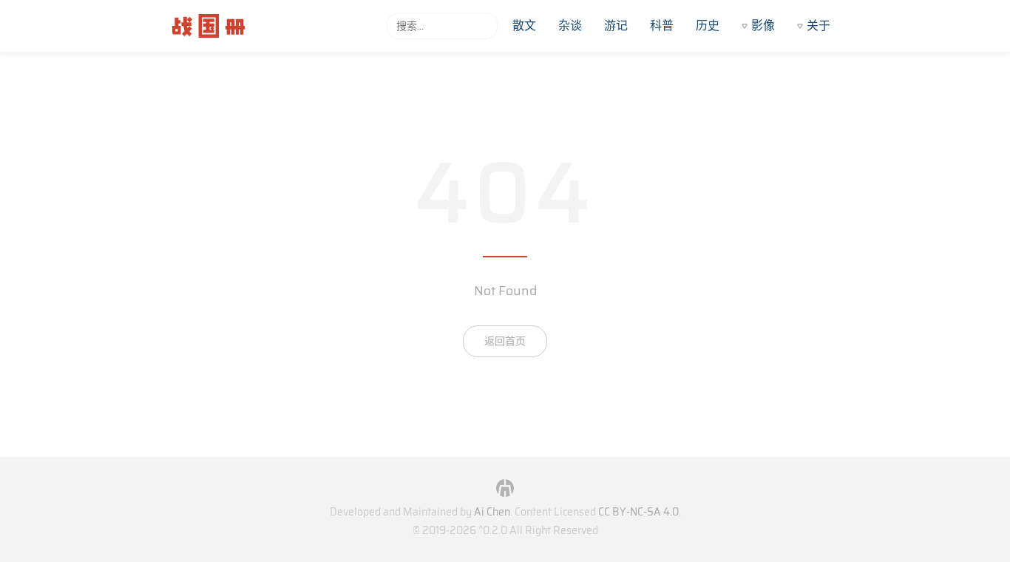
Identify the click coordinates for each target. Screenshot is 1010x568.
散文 (524, 25)
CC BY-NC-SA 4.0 (638, 512)
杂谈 (570, 25)
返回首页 (505, 341)
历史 (707, 25)
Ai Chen (492, 512)
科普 (662, 25)
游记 (616, 25)
